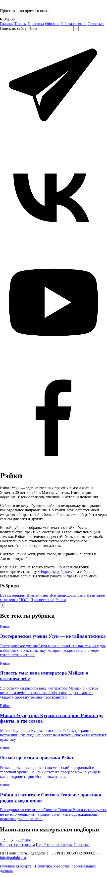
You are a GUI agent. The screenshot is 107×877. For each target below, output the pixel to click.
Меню (9, 19)
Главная (6, 24)
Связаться (96, 24)
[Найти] (77, 28)
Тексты (20, 24)
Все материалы (13, 595)
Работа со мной (73, 24)
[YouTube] (53, 355)
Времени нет (38, 595)
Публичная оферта (16, 866)
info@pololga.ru (13, 857)
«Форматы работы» (54, 571)
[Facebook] (53, 463)
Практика (36, 24)
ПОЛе (24, 600)
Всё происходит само (68, 595)
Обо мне (52, 24)
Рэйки (60, 600)
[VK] (53, 246)
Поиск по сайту (13, 28)
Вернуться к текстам (17, 844)
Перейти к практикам (54, 844)
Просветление (42, 600)
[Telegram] (53, 137)
